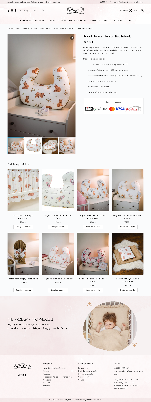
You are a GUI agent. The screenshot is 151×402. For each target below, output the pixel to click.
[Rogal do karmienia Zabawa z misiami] (127, 190)
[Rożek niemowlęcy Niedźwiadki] (23, 254)
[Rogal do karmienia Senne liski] (58, 254)
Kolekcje (62, 20)
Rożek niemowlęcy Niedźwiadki (23, 279)
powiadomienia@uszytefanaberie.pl (128, 2)
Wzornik (118, 20)
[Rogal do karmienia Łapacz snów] (93, 254)
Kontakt (128, 20)
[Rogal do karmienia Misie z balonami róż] (93, 190)
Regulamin (83, 368)
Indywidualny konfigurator (31, 20)
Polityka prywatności (87, 371)
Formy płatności (85, 374)
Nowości (107, 20)
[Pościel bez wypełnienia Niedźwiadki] (127, 254)
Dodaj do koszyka (113, 102)
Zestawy (51, 20)
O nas (81, 380)
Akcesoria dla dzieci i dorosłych (84, 20)
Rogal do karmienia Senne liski (58, 279)
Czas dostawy (84, 377)
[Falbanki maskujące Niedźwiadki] (23, 190)
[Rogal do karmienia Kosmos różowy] (58, 190)
